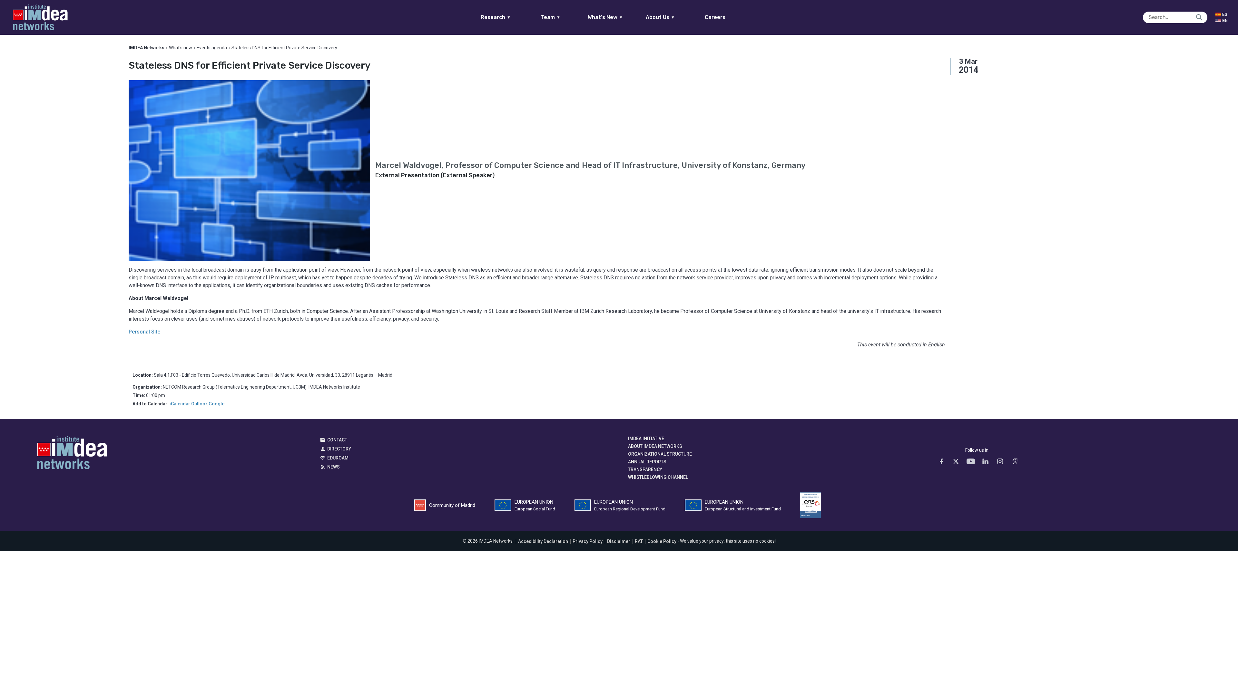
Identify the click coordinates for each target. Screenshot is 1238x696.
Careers (715, 17)
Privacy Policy (588, 541)
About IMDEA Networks (655, 446)
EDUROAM (338, 457)
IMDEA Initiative (646, 438)
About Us (660, 17)
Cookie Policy (661, 541)
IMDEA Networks (72, 454)
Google (216, 403)
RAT (639, 541)
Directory (339, 448)
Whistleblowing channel (658, 477)
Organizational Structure (660, 454)
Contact (337, 439)
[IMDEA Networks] (40, 17)
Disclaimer (618, 541)
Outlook (199, 403)
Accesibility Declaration (543, 541)
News (333, 466)
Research (496, 17)
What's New (605, 17)
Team (550, 17)
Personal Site (144, 332)
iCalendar (180, 403)
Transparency (645, 469)
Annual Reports (647, 461)
